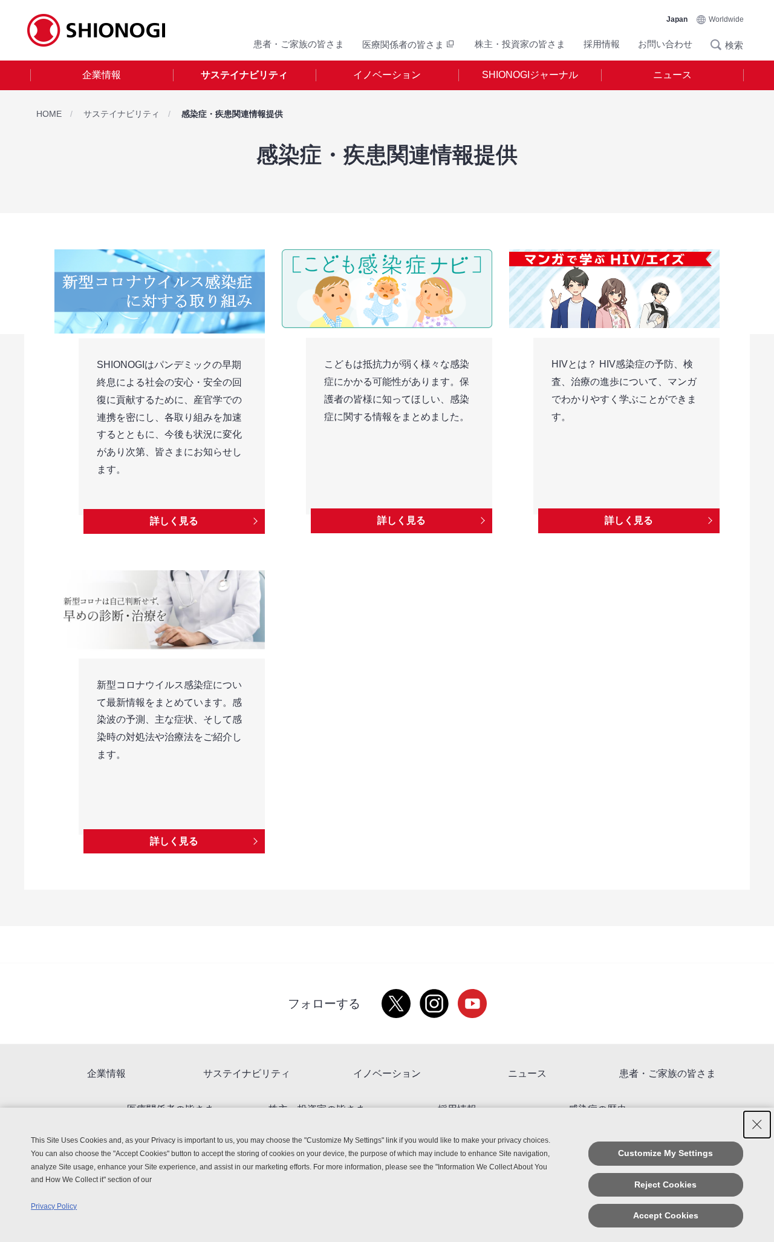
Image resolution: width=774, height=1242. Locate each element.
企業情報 (101, 75)
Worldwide (726, 19)
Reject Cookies (665, 1184)
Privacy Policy (54, 1206)
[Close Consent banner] (757, 1124)
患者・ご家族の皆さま (298, 44)
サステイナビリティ (244, 75)
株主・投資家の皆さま (520, 44)
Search (720, 44)
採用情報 (602, 44)
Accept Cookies (665, 1215)
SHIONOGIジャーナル (530, 75)
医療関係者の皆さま (403, 44)
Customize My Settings (665, 1153)
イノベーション (387, 75)
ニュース (672, 75)
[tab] (101, 75)
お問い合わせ (665, 44)
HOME (49, 114)
